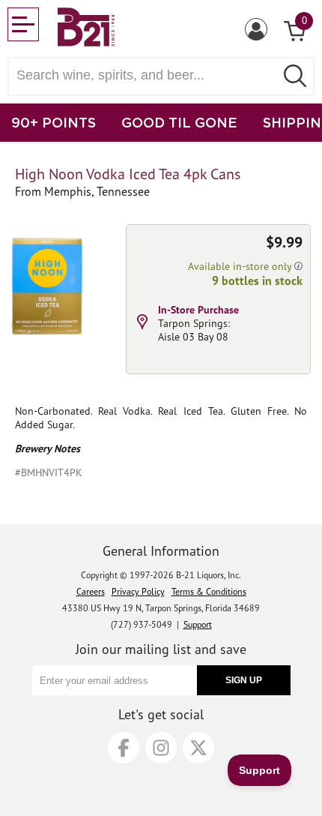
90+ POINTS (53, 122)
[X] (198, 748)
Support (197, 624)
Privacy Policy (138, 591)
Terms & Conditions (208, 591)
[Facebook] (123, 748)
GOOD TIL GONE (179, 122)
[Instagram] (161, 748)
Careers (90, 591)
